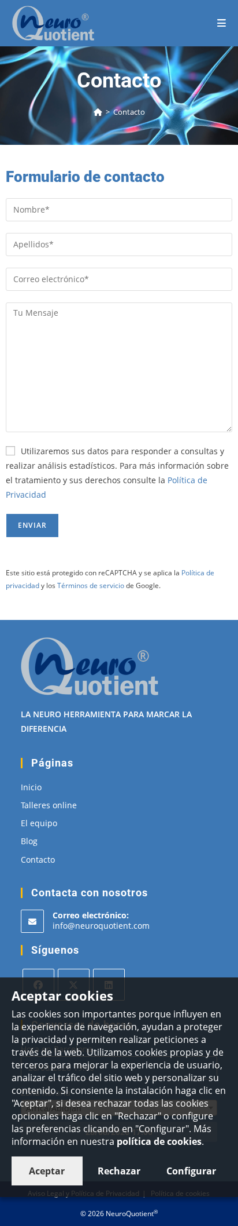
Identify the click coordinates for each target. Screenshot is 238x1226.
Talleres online (49, 805)
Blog (29, 840)
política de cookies (159, 1141)
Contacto (129, 112)
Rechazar (119, 1171)
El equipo (39, 823)
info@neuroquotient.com (101, 925)
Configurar (191, 1171)
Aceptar (47, 1171)
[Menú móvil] (221, 23)
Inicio (31, 787)
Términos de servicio (90, 585)
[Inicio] (98, 112)
